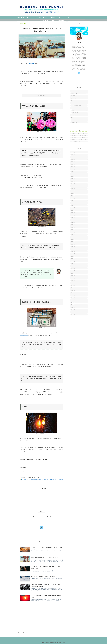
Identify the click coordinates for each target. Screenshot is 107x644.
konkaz (79, 42)
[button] (49, 516)
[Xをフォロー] (41, 527)
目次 (41, 95)
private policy (53, 640)
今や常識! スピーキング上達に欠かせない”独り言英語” (53, 20)
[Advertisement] (42, 498)
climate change (23, 23)
